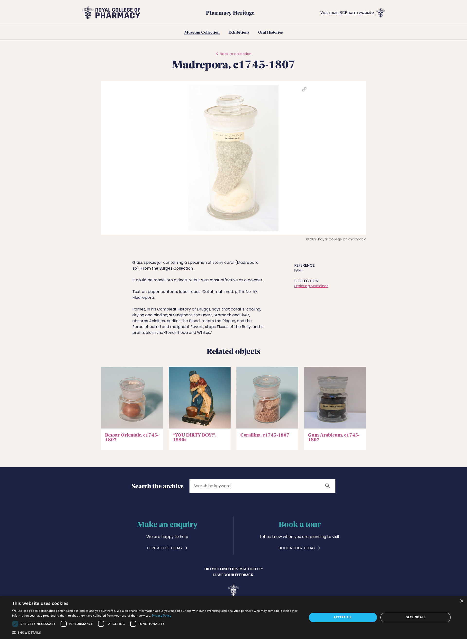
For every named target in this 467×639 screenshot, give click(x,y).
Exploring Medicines (311, 285)
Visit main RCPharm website (347, 12)
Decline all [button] (415, 617)
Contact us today (165, 548)
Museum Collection (202, 32)
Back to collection (235, 53)
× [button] (461, 601)
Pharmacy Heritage (230, 12)
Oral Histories (270, 32)
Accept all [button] (343, 617)
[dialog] (233, 617)
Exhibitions (238, 32)
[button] (304, 89)
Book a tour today (297, 548)
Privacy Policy (161, 615)
